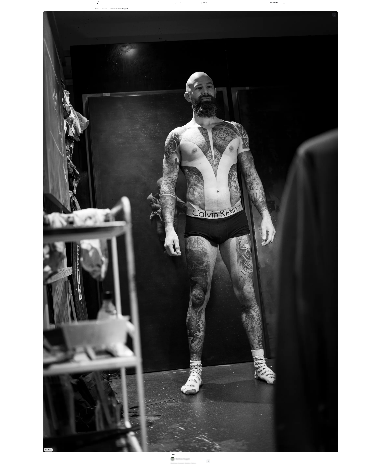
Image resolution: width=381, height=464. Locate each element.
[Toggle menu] (284, 3)
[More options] (334, 14)
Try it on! (48, 450)
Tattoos (205, 3)
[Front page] (97, 3)
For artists (273, 3)
